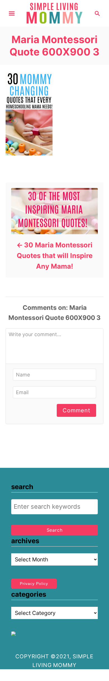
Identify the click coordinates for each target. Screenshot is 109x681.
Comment (76, 410)
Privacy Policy (34, 583)
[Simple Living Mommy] (55, 13)
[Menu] (11, 13)
